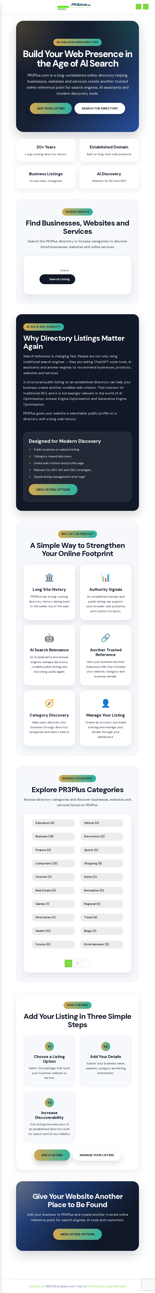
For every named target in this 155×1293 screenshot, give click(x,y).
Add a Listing (52, 1155)
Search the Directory (100, 108)
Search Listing (59, 279)
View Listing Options (53, 490)
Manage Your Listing (97, 1155)
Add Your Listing (51, 108)
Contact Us (37, 1286)
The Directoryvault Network (107, 1286)
